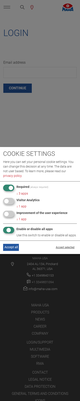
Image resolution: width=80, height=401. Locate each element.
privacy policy (12, 176)
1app (21, 206)
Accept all (11, 247)
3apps (22, 193)
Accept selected (65, 247)
